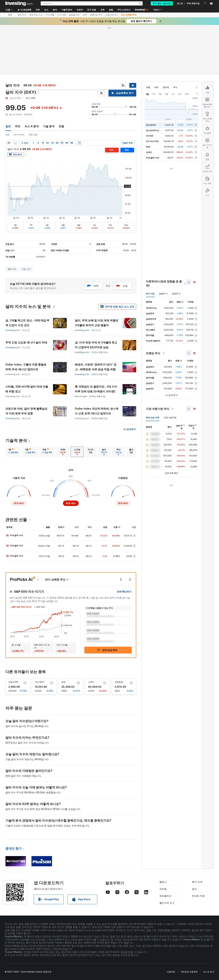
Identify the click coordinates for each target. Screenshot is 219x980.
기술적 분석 (16, 440)
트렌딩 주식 (153, 353)
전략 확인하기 (124, 591)
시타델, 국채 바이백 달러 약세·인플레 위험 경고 (26, 389)
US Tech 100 (152, 141)
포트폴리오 (165, 895)
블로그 (163, 881)
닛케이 (91, 682)
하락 (96, 285)
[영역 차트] (15, 143)
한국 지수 (22, 15)
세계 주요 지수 (36, 15)
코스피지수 (151, 125)
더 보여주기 (130, 429)
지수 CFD (61, 15)
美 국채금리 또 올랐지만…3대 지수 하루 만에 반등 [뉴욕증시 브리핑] (96, 389)
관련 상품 (33, 134)
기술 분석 (49, 126)
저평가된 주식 (96, 15)
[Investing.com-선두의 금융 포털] (19, 3)
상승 (125, 285)
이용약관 (171, 971)
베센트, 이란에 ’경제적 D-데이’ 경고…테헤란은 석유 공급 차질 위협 (95, 367)
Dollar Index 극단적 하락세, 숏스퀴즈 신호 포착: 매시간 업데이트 (97, 411)
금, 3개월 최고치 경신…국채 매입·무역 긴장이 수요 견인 (27, 323)
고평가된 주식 (111, 15)
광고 (194, 888)
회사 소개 (197, 881)
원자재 (166, 87)
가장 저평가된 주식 (157, 408)
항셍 (63, 682)
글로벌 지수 (74, 15)
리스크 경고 (208, 971)
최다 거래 (150, 293)
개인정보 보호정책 (189, 971)
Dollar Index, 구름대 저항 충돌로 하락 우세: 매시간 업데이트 (25, 367)
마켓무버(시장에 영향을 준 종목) (164, 283)
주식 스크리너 (124, 10)
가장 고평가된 (170, 417)
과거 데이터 (19, 134)
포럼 (61, 126)
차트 (18, 126)
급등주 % (163, 293)
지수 (10, 15)
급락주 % (176, 293)
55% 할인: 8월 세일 (162, 3)
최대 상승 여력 (152, 417)
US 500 (149, 136)
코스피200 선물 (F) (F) (156, 130)
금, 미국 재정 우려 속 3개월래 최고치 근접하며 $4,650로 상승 (96, 345)
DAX (148, 146)
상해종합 (119, 682)
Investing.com (12, 330)
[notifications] (205, 3)
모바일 (163, 888)
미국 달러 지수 (16, 535)
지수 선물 (50, 15)
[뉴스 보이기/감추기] (79, 143)
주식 (175, 87)
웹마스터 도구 (167, 902)
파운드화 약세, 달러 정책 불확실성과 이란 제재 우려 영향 (26, 411)
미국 (28, 269)
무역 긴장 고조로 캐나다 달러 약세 (26, 342)
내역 (85, 15)
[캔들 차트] (9, 143)
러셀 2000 (13, 682)
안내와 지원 (198, 895)
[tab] (13, 452)
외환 (148, 87)
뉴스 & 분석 (32, 126)
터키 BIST (39, 682)
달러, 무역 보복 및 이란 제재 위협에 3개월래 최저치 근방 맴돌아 (96, 323)
